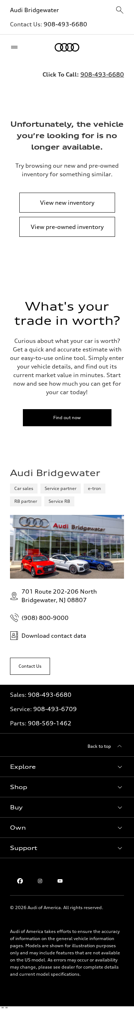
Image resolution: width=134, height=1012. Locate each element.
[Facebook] (20, 881)
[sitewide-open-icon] (119, 10)
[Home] (67, 47)
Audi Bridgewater (34, 10)
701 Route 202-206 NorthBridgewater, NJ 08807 (59, 596)
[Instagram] (40, 881)
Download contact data (53, 635)
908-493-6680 (65, 24)
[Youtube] (60, 881)
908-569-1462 (49, 723)
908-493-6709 (55, 709)
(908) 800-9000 (45, 617)
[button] (67, 766)
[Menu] (16, 47)
